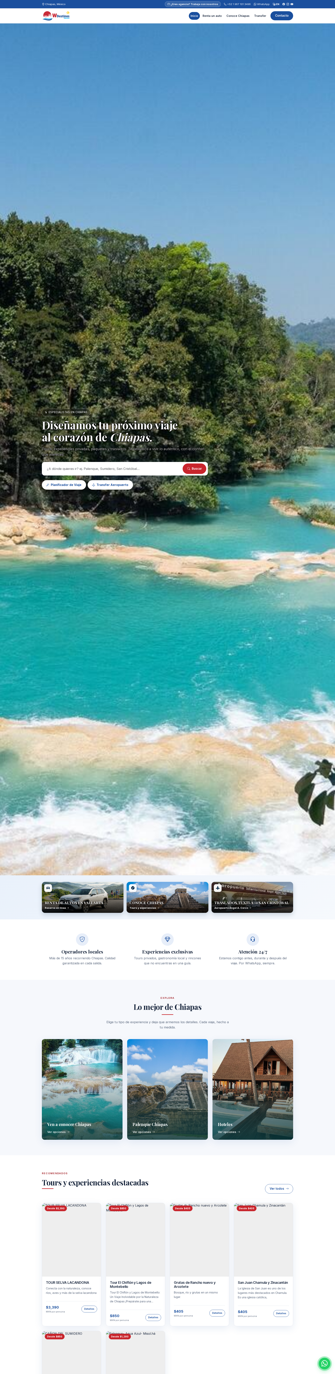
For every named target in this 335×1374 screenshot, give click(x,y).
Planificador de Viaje (66, 485)
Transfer (260, 15)
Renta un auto (212, 15)
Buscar (197, 468)
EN (277, 4)
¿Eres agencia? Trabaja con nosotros (194, 4)
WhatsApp (263, 4)
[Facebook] (283, 4)
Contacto (282, 15)
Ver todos (277, 1188)
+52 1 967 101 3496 (238, 4)
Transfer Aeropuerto (112, 485)
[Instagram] (288, 4)
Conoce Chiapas (238, 15)
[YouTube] (292, 4)
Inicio (194, 15)
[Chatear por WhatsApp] (324, 1363)
